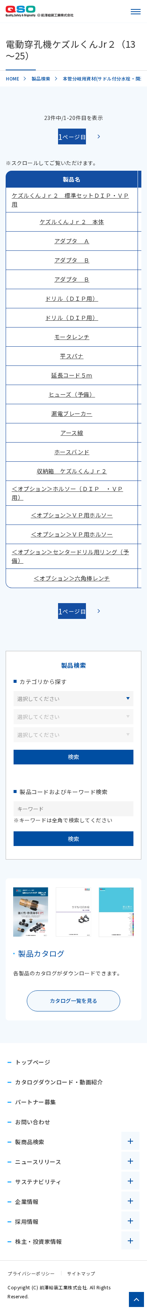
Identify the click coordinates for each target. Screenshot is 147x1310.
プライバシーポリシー (31, 1273)
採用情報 (26, 1221)
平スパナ (71, 356)
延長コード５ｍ (71, 375)
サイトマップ (81, 1273)
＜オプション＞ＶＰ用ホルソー (72, 515)
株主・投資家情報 (38, 1241)
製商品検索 (29, 1142)
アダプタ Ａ (71, 241)
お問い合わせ (32, 1122)
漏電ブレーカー (71, 413)
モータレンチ (71, 337)
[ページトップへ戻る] (136, 1299)
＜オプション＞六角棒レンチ (72, 578)
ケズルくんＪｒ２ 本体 (72, 222)
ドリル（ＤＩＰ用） (71, 298)
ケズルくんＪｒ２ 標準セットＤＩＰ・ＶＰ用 (70, 199)
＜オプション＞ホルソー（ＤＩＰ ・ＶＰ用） (67, 493)
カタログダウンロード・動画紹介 (59, 1082)
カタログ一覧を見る (73, 1000)
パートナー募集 (35, 1102)
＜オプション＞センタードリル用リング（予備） (70, 556)
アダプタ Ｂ (71, 260)
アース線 (71, 433)
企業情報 (26, 1201)
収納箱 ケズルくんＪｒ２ (72, 471)
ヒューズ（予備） (72, 394)
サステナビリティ (38, 1182)
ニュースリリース (38, 1162)
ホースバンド (71, 452)
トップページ (32, 1062)
